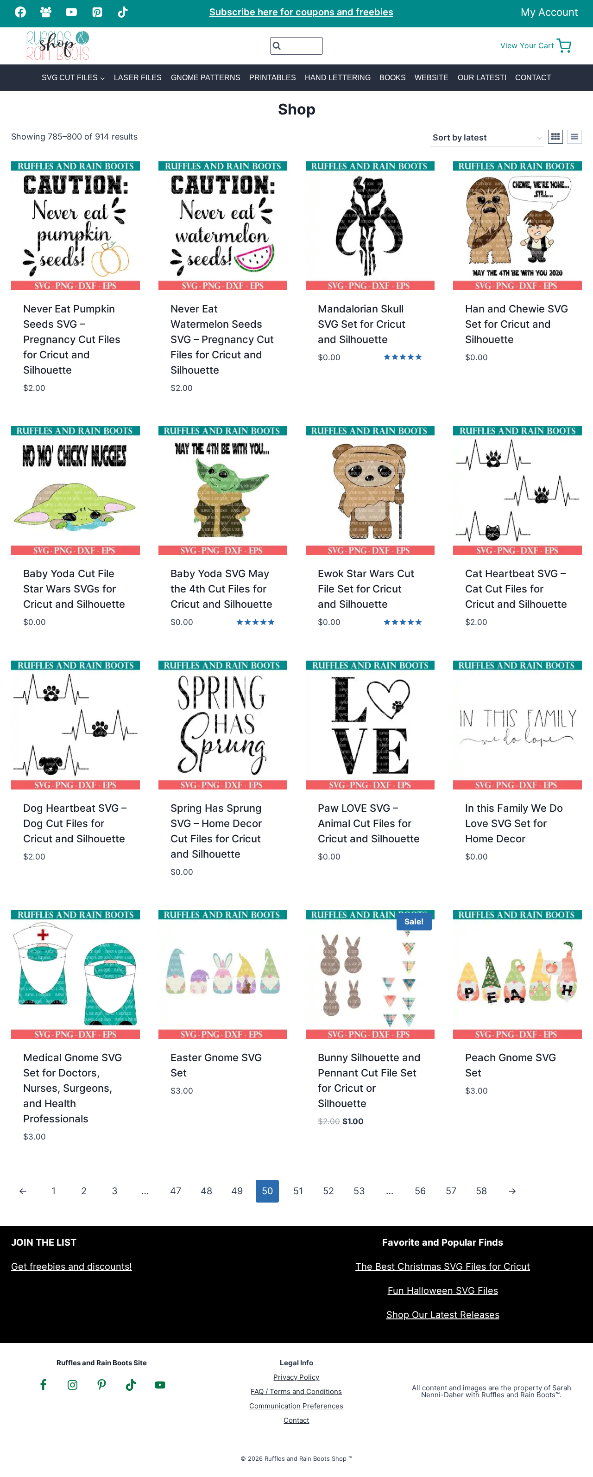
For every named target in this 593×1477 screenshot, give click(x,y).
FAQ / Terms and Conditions (296, 1391)
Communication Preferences (296, 1405)
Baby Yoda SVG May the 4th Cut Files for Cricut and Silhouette (221, 588)
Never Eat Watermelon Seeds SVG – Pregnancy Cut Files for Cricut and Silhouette (222, 339)
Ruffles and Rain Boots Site (102, 1362)
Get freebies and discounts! (71, 1266)
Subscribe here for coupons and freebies (301, 12)
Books (392, 78)
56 (420, 1191)
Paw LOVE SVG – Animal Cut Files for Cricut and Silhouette (369, 823)
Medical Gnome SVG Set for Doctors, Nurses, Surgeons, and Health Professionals (72, 1088)
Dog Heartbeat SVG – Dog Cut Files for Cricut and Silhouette (74, 823)
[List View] (574, 137)
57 (451, 1191)
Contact (533, 78)
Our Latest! (482, 78)
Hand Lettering (338, 78)
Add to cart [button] (346, 384)
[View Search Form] (296, 46)
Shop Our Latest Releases (442, 1314)
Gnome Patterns (205, 78)
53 (359, 1191)
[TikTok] (123, 12)
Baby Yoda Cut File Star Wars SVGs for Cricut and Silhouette (74, 588)
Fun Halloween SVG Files (443, 1290)
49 (237, 1191)
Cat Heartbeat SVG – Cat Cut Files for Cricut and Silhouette (516, 588)
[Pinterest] (97, 12)
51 (298, 1191)
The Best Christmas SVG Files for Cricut (442, 1266)
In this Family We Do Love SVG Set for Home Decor (514, 823)
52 (328, 1191)
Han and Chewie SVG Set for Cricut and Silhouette (516, 324)
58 (481, 1191)
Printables (272, 78)
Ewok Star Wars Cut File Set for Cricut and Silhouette (366, 588)
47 (175, 1191)
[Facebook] (20, 12)
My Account (549, 12)
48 (206, 1191)
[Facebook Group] (46, 12)
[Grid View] (555, 137)
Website (431, 78)
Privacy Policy (296, 1377)
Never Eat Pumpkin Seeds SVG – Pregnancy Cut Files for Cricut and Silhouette (71, 339)
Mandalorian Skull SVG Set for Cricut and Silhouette (361, 324)
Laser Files (138, 78)
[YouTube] (71, 12)
